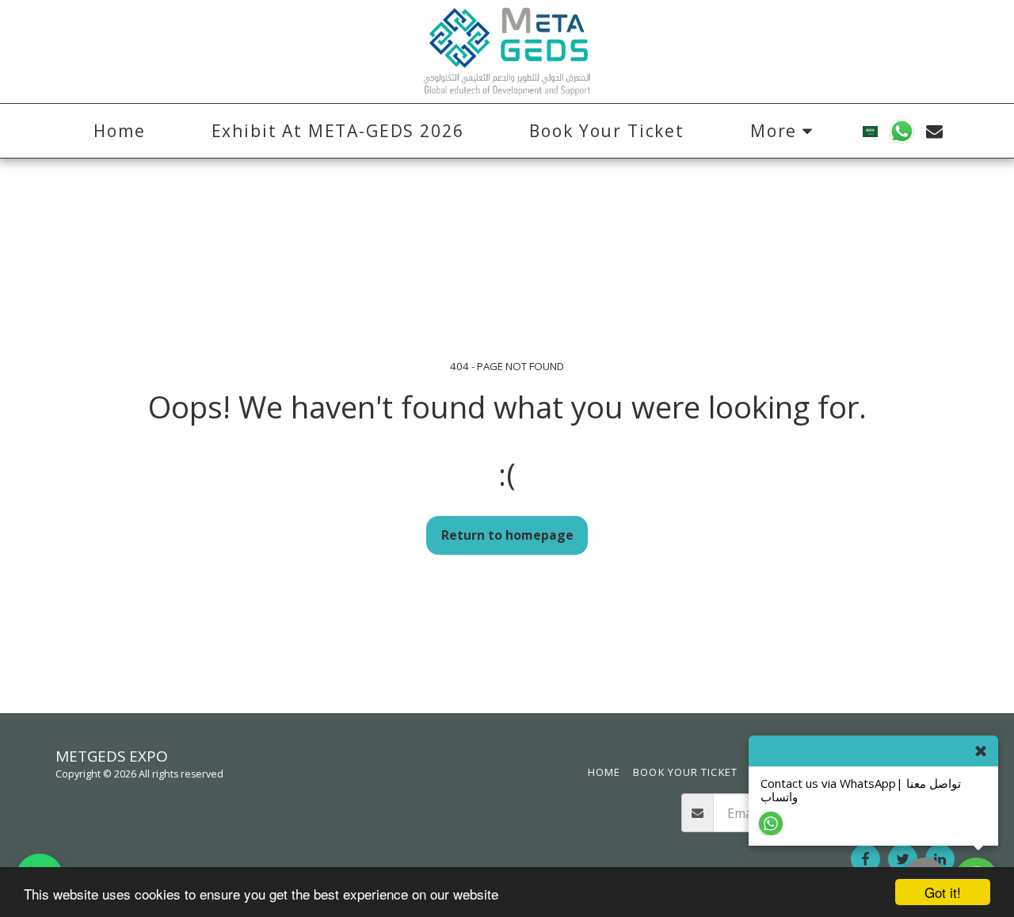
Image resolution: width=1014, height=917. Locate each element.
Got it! (942, 892)
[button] (902, 131)
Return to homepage (507, 535)
